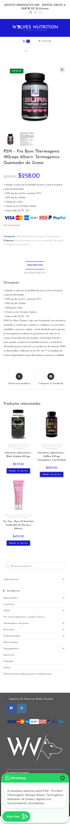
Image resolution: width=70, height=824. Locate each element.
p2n (17, 240)
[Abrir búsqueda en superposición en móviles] (36, 51)
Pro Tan (27, 515)
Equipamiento (11, 649)
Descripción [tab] (35, 265)
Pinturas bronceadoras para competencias (27, 674)
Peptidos (9, 661)
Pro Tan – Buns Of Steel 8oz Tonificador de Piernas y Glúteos (18, 525)
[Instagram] (21, 708)
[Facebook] (11, 708)
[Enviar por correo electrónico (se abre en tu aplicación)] (40, 12)
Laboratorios (11, 579)
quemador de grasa (52, 240)
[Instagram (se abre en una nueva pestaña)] (35, 12)
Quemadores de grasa (33, 236)
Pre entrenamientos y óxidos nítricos (24, 617)
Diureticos (9, 655)
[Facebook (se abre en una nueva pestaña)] (30, 12)
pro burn (36, 240)
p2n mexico (25, 240)
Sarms (7, 668)
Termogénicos (54, 236)
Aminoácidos (11, 598)
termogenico (22, 244)
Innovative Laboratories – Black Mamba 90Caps (18, 455)
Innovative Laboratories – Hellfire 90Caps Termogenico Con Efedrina (51, 456)
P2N (18, 236)
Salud (7, 611)
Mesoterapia (11, 642)
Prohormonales (12, 636)
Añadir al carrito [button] (18, 471)
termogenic (9, 244)
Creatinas (9, 604)
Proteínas (9, 630)
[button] (62, 69)
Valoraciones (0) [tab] (35, 273)
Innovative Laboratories (18, 444)
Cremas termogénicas (14, 515)
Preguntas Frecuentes (17, 772)
